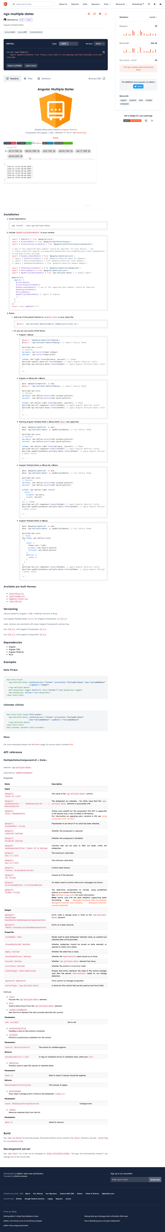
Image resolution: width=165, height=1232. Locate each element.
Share (139, 86)
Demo (37, 744)
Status (79, 1194)
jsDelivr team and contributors (30, 1173)
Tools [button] (106, 4)
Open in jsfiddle (14, 65)
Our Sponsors (51, 1194)
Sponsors (96, 4)
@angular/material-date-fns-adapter (89, 900)
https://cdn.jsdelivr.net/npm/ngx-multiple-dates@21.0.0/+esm (71, 54)
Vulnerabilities (36, 32)
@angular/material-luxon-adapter (67, 903)
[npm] (100, 13)
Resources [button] (120, 4)
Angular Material (69, 129)
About (27, 1194)
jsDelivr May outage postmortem (16, 1225)
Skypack (59, 1199)
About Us (63, 4)
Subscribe (155, 1180)
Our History (38, 1194)
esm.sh (68, 1199)
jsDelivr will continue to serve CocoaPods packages (23, 1221)
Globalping (137, 4)
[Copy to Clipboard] (103, 52)
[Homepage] (88, 13)
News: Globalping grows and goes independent (102, 1221)
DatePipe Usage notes (65, 895)
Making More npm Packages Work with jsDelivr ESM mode (106, 1216)
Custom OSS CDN (67, 1194)
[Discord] (160, 4)
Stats (85, 4)
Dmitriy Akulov (20, 1176)
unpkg (50, 1199)
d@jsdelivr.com (108, 1194)
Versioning (81, 133)
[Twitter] (154, 4)
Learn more (31, 65)
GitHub (19, 1199)
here (71, 744)
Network (75, 4)
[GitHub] (149, 4)
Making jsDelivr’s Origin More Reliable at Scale (21, 1216)
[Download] (106, 13)
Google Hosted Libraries (34, 1199)
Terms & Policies (92, 1194)
